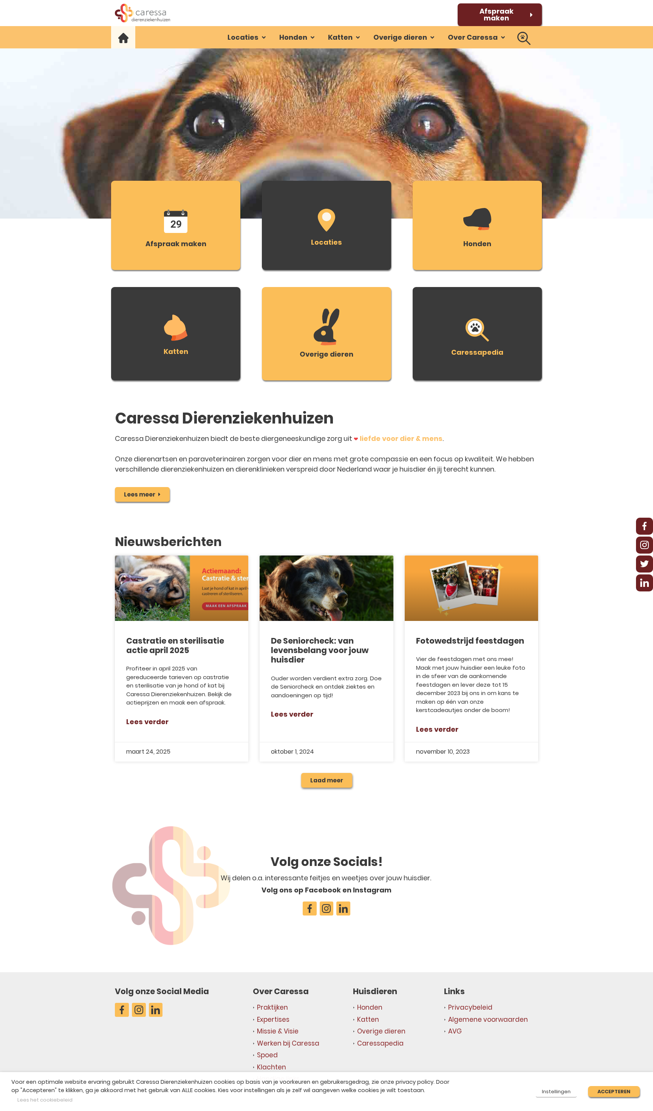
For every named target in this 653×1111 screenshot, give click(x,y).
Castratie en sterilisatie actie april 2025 (175, 645)
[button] (247, 37)
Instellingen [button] (556, 1091)
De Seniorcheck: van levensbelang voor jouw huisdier (319, 650)
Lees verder (147, 721)
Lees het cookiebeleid (45, 1099)
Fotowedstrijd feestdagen (470, 640)
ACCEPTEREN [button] (613, 1091)
